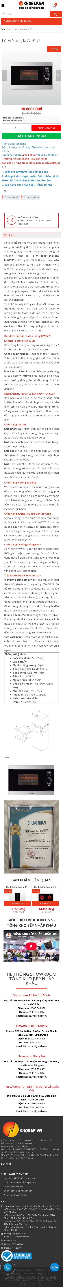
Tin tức (41, 1277)
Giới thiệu (20, 1277)
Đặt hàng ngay (31, 135)
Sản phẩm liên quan (31, 880)
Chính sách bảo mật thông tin (17, 1195)
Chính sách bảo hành (13, 1186)
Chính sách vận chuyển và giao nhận (20, 1182)
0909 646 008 (10, 1240)
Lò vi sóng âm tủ (11, 197)
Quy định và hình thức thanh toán (19, 1178)
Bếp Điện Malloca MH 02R (45, 887)
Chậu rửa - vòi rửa (27, 1283)
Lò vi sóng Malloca (31, 197)
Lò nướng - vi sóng (35, 1280)
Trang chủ (5, 29)
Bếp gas (8, 1280)
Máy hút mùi (19, 1280)
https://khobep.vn (12, 1247)
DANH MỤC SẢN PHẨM (17, 21)
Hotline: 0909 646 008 (13, 1244)
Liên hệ (40, 1283)
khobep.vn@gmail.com (14, 1233)
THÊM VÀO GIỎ (46, 128)
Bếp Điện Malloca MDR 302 (18, 887)
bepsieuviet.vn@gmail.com (16, 1236)
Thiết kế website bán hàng (30, 1273)
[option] (31, 75)
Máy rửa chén (51, 1280)
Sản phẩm (31, 1277)
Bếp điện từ (51, 1277)
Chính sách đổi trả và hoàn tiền (18, 1190)
